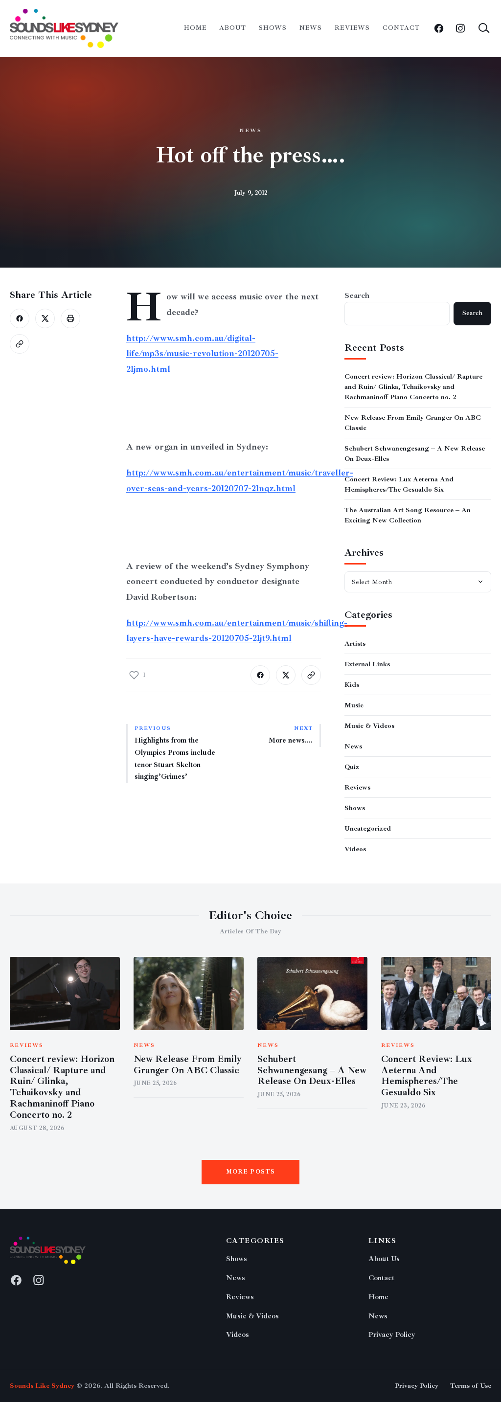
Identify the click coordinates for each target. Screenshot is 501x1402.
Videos (355, 849)
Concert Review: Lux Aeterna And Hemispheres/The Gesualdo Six (426, 1075)
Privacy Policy (391, 1334)
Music (354, 705)
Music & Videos (369, 726)
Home (195, 28)
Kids (351, 684)
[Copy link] (19, 344)
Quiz (351, 767)
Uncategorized (367, 828)
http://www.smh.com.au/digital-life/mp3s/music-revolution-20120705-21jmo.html (202, 353)
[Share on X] (45, 318)
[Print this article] (70, 318)
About (232, 28)
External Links (367, 664)
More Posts (250, 1172)
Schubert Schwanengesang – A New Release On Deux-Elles (311, 1070)
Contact (401, 28)
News (310, 28)
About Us (384, 1259)
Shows (273, 28)
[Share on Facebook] (19, 318)
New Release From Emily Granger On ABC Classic (188, 1064)
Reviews (352, 28)
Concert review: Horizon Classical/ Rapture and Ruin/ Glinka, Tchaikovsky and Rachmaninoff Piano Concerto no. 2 (413, 386)
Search (356, 295)
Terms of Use (470, 1385)
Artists (354, 643)
